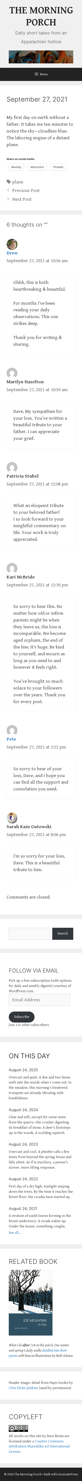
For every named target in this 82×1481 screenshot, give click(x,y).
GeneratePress (68, 1474)
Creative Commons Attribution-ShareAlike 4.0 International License (39, 1446)
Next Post (22, 199)
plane (17, 182)
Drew (12, 253)
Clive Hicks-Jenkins (23, 1388)
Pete (11, 739)
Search (63, 933)
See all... (15, 1232)
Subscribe (21, 1017)
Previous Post (26, 190)
